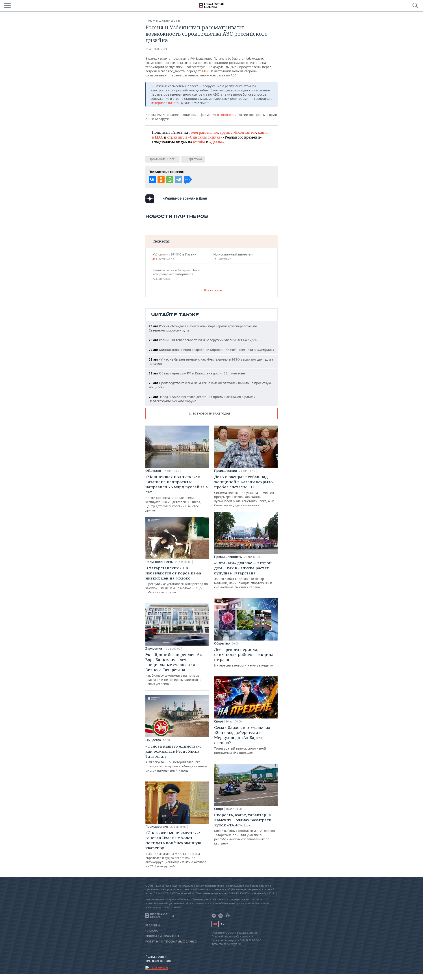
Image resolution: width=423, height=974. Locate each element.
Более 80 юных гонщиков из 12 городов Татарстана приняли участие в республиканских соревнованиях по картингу (244, 828)
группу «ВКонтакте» (238, 132)
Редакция (152, 925)
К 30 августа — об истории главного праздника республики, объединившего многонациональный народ (176, 758)
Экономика (153, 648)
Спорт (218, 721)
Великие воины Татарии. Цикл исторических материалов (176, 274)
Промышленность (162, 21)
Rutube (199, 142)
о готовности (227, 115)
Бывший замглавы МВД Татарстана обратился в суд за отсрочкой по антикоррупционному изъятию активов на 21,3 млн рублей (175, 849)
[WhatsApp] (169, 179)
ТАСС (205, 71)
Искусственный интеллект (233, 256)
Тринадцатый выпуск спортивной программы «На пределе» (242, 740)
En (222, 924)
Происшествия (156, 826)
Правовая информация (162, 936)
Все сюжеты (213, 290)
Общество (153, 470)
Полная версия (156, 956)
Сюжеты (160, 241)
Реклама (151, 930)
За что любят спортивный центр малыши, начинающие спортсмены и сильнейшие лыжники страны (243, 574)
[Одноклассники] (161, 179)
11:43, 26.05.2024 (156, 49)
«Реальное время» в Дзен (185, 198)
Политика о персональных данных (171, 941)
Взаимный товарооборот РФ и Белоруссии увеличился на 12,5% (203, 340)
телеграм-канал (203, 132)
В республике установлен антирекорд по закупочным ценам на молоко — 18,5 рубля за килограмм (176, 579)
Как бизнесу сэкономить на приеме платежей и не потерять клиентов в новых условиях (173, 669)
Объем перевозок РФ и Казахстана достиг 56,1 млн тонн (197, 373)
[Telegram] (178, 179)
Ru (215, 924)
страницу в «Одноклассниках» (194, 137)
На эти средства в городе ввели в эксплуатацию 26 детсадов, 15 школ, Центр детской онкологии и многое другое (176, 493)
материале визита (165, 103)
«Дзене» (216, 142)
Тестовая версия (158, 961)
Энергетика (193, 159)
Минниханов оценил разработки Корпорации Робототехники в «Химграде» (211, 350)
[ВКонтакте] (152, 179)
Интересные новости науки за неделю (243, 657)
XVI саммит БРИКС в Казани (174, 256)
